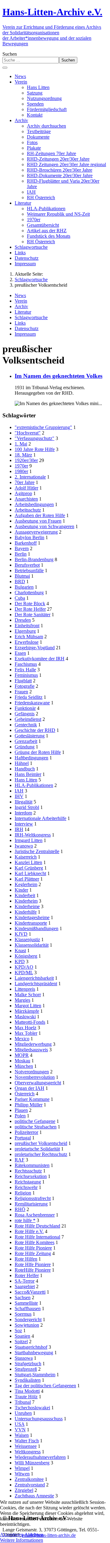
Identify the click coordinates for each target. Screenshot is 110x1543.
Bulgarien (24, 587)
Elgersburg (25, 631)
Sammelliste (26, 1303)
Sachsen (23, 1297)
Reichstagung (28, 1181)
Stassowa (24, 1358)
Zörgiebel (24, 1490)
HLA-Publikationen (34, 785)
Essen (20, 653)
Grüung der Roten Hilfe (38, 752)
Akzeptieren (12, 1534)
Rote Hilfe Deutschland (37, 1225)
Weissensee (26, 1446)
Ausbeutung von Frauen (38, 521)
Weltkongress (28, 1451)
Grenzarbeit (26, 741)
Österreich (25, 1093)
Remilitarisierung (31, 1203)
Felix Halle (25, 669)
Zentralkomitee (29, 1479)
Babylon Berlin (29, 537)
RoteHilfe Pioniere (33, 1270)
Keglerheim (26, 884)
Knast (20, 950)
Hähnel (22, 763)
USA (19, 1424)
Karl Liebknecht (30, 873)
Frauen (21, 691)
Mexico (22, 1038)
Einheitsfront (27, 625)
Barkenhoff (26, 543)
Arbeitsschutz (28, 509)
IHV (19, 796)
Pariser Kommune (32, 1099)
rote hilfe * (25, 1220)
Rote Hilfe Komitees (34, 1242)
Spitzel (21, 1341)
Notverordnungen (32, 1071)
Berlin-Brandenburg (34, 559)
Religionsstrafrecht (33, 1198)
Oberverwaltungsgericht (38, 1082)
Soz (18, 1330)
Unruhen (23, 1413)
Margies (22, 1000)
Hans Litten (26, 779)
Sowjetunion (27, 1325)
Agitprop (23, 493)
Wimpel (22, 1468)
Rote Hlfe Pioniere (33, 1264)
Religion (23, 1192)
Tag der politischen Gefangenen (45, 1385)
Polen (20, 1115)
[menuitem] (20, 76)
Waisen (22, 1435)
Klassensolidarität (32, 945)
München (24, 1066)
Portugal (23, 1137)
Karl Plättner (27, 878)
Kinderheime (27, 906)
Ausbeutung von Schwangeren (44, 526)
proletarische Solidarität (37, 1148)
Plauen (21, 1110)
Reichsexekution (31, 1176)
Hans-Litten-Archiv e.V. (52, 11)
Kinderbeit (25, 895)
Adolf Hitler (26, 487)
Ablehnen (33, 1534)
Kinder (21, 890)
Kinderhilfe (26, 912)
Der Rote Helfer (30, 609)
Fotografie (25, 686)
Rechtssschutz (28, 1170)
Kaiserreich (26, 856)
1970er (21, 465)
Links (20, 323)
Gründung (25, 746)
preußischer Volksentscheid (41, 1143)
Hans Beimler (28, 774)
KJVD (21, 934)
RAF (19, 1159)
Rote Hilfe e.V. (29, 1231)
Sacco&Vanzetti (30, 1292)
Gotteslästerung (30, 735)
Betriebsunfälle (29, 570)
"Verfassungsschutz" (34, 438)
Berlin (21, 554)
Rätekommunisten (32, 1165)
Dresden (23, 620)
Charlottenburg (29, 592)
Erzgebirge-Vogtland (35, 647)
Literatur (23, 312)
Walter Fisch (27, 1440)
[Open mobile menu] (4, 68)
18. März (23, 454)
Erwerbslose (26, 642)
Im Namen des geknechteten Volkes (58, 376)
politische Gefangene (35, 1121)
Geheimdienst (28, 719)
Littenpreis (25, 989)
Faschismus (26, 664)
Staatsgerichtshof (31, 1347)
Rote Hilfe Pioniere (33, 1247)
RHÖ (20, 1209)
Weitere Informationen (21, 1540)
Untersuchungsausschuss (39, 1418)
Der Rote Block (30, 603)
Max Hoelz (25, 1027)
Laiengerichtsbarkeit (34, 978)
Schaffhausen (28, 1308)
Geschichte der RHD (35, 730)
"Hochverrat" (28, 432)
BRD (20, 581)
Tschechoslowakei (32, 1407)
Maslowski (25, 1016)
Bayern (22, 548)
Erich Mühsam (29, 636)
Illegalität (23, 801)
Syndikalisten (28, 1380)
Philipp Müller (28, 1104)
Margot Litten (28, 1005)
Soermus (23, 1314)
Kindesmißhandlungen (36, 928)
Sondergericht (28, 1319)
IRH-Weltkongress (33, 834)
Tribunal (23, 1402)
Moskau (22, 1060)
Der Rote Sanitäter (32, 614)
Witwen (22, 1473)
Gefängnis (25, 713)
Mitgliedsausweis (31, 1049)
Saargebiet (25, 1286)
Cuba (20, 598)
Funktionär (25, 708)
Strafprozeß (26, 1369)
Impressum (25, 334)
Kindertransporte (31, 923)
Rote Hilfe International (37, 1236)
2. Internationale (30, 476)
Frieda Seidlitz (28, 697)
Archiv (21, 306)
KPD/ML (24, 972)
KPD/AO (24, 967)
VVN (20, 1429)
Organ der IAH (29, 1088)
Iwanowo (24, 845)
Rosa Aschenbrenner (35, 1214)
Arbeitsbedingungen (34, 504)
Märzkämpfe (27, 1011)
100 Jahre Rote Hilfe (35, 449)
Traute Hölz (26, 1396)
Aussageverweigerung (36, 532)
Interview (24, 823)
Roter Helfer (27, 1275)
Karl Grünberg (29, 867)
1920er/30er (26, 460)
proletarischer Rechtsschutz (41, 1154)
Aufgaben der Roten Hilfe (40, 515)
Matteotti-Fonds (30, 1022)
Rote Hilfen (26, 1259)
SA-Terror (25, 1281)
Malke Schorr (28, 994)
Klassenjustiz (27, 939)
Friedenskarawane (32, 702)
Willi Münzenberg (32, 1462)
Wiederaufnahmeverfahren (40, 1457)
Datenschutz (26, 328)
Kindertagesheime (32, 917)
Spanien (22, 1336)
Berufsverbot (27, 565)
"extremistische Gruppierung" (43, 427)
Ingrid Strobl (27, 807)
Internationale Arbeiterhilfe (40, 818)
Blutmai (22, 576)
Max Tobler (26, 1033)
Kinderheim (26, 901)
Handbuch (25, 768)
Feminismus (26, 675)
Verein (21, 301)
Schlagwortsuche (31, 317)
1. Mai (21, 443)
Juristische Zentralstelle (37, 851)
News (20, 295)
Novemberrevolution (35, 1077)
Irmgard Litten (28, 840)
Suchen (9, 54)
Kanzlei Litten (28, 862)
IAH (19, 790)
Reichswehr (26, 1187)
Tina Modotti (27, 1391)
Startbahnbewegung (34, 1352)
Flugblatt (23, 680)
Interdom (23, 812)
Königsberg (26, 956)
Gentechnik (26, 724)
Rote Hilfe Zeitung (33, 1253)
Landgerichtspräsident (36, 983)
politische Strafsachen (36, 1126)
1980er (21, 471)
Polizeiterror (26, 1132)
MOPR (22, 1055)
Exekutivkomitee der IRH (39, 658)
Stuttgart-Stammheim (35, 1374)
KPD (20, 961)
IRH (19, 829)
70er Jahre (25, 482)
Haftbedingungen (31, 757)
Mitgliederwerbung (33, 1044)
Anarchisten (26, 498)
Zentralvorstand (30, 1484)
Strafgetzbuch (28, 1363)
